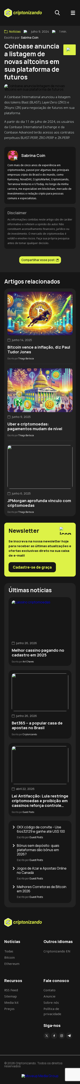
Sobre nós (51, 1002)
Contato (49, 990)
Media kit (11, 1002)
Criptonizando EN (57, 951)
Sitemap (10, 996)
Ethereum (11, 963)
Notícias (15, 31)
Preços (9, 1009)
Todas (8, 951)
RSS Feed (11, 990)
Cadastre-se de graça (32, 567)
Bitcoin (9, 957)
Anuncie (49, 996)
